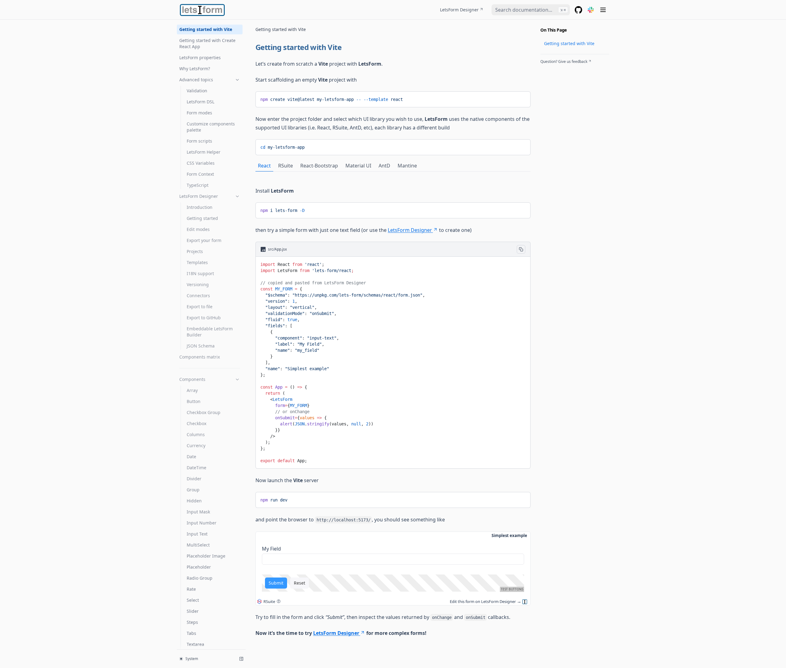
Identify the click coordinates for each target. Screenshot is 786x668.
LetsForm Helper (203, 152)
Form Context (200, 174)
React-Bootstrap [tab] (319, 165)
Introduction (199, 207)
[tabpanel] (393, 324)
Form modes (199, 113)
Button (193, 401)
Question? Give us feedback (563, 61)
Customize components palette (211, 127)
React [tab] (264, 165)
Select (193, 600)
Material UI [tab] (358, 165)
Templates (197, 262)
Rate (191, 589)
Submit (276, 583)
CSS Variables (201, 163)
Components (192, 379)
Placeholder (199, 567)
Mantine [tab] (407, 165)
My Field (271, 548)
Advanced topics (196, 80)
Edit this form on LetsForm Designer (483, 601)
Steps (192, 622)
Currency (196, 445)
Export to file (199, 306)
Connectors (198, 295)
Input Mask (198, 512)
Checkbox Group (203, 412)
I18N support (200, 273)
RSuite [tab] (285, 165)
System (191, 658)
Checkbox (196, 423)
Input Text (197, 534)
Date (191, 456)
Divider (194, 479)
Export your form (204, 240)
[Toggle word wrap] (511, 98)
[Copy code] (521, 98)
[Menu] (603, 9)
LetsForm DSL (200, 102)
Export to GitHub (204, 318)
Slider (193, 611)
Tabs (191, 633)
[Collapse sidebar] (241, 659)
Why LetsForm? (194, 68)
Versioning (198, 284)
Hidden (194, 501)
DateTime (196, 467)
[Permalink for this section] (346, 47)
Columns (196, 434)
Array (192, 390)
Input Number (201, 523)
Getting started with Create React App (207, 43)
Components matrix (199, 357)
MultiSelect (198, 545)
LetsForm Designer (459, 10)
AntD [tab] (384, 165)
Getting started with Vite (205, 29)
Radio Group (199, 578)
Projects (195, 251)
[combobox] (531, 9)
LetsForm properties (200, 57)
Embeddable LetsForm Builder (210, 332)
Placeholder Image (206, 556)
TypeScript (197, 185)
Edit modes (198, 229)
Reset (299, 583)
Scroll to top (550, 69)
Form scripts (199, 141)
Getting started (202, 218)
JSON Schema (201, 346)
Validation (197, 91)
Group (193, 490)
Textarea (195, 644)
